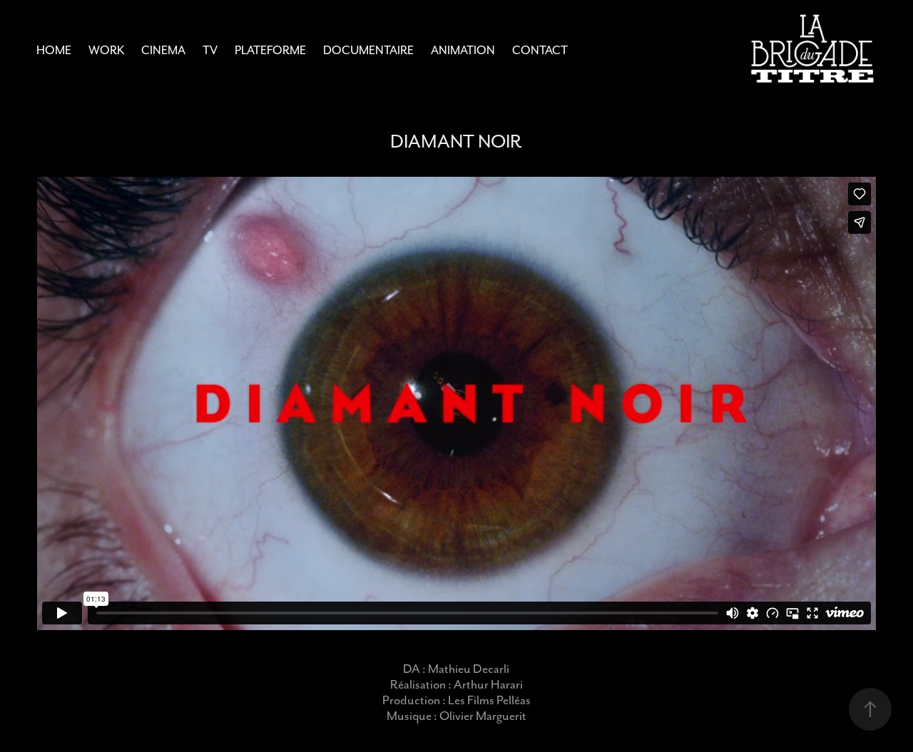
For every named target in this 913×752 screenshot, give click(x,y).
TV (210, 50)
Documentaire (368, 50)
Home (53, 50)
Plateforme (270, 50)
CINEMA (163, 50)
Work (106, 50)
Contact (540, 50)
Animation (463, 50)
